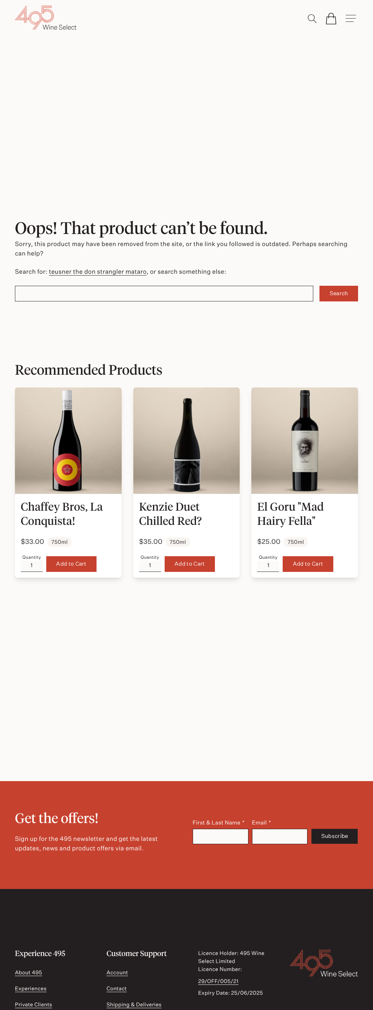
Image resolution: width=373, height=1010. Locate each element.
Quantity (31, 557)
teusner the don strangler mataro (97, 272)
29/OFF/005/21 (218, 981)
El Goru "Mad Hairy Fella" (290, 513)
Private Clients (33, 1004)
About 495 (28, 972)
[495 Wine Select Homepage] (46, 18)
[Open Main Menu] (350, 18)
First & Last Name (216, 822)
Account (117, 972)
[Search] (312, 19)
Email (259, 822)
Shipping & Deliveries (133, 1004)
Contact (116, 988)
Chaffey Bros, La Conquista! (62, 513)
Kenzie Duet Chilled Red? (170, 513)
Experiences (31, 988)
